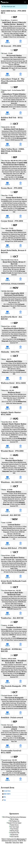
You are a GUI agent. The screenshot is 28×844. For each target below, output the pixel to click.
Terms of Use (16, 842)
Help (5, 800)
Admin (21, 842)
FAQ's (5, 797)
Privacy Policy (8, 842)
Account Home (7, 791)
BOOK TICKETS (7, 794)
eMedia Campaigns (21, 839)
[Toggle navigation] (25, 2)
